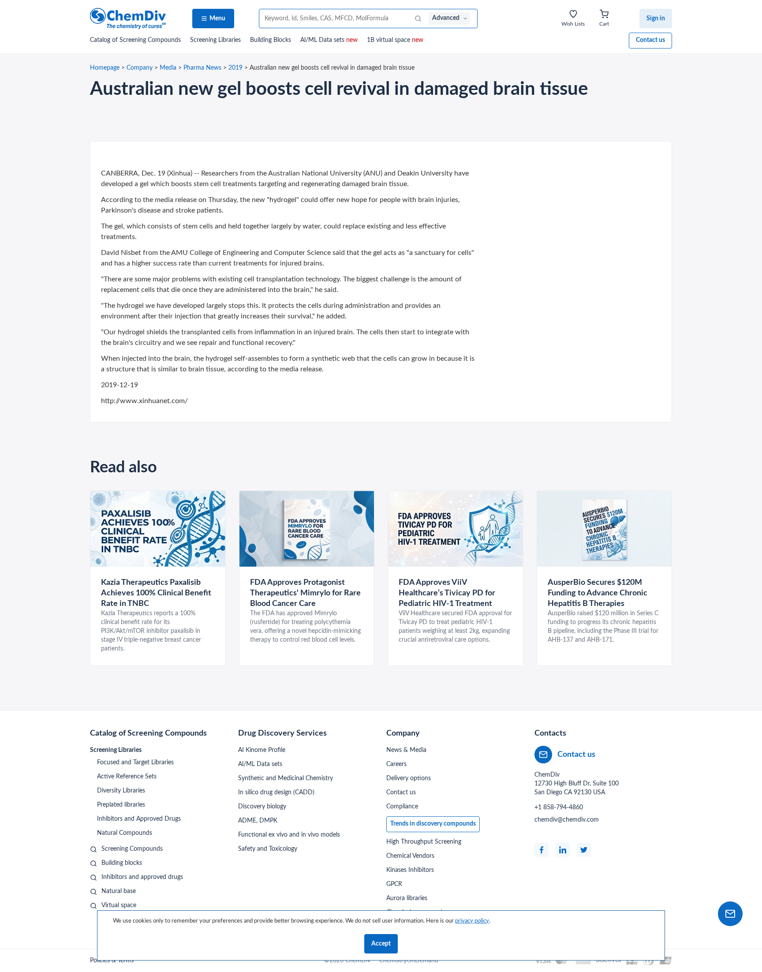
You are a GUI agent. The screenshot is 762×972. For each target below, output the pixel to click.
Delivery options (408, 778)
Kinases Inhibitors (410, 870)
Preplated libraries (121, 805)
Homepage (105, 68)
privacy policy (472, 921)
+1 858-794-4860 (558, 807)
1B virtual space (395, 40)
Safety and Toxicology (267, 849)
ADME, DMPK (257, 821)
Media (168, 68)
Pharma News (202, 68)
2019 (235, 68)
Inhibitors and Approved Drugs (139, 819)
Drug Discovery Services (282, 733)
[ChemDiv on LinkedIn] (563, 850)
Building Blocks (270, 40)
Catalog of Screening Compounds (148, 733)
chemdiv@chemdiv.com (566, 820)
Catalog (135, 40)
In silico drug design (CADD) (276, 792)
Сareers (396, 764)
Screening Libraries (215, 40)
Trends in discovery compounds (433, 824)
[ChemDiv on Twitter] (584, 850)
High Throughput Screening (423, 842)
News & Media (406, 750)
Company (140, 68)
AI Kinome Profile (261, 750)
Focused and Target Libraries (135, 762)
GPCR (394, 884)
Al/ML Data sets (329, 40)
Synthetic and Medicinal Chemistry (285, 778)
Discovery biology (262, 807)
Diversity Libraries (121, 791)
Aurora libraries (406, 898)
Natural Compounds (124, 833)
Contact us (650, 40)
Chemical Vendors (410, 856)
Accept (381, 944)
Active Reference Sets (127, 777)
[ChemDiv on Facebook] (541, 850)
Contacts (550, 733)
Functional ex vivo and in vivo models (289, 835)
